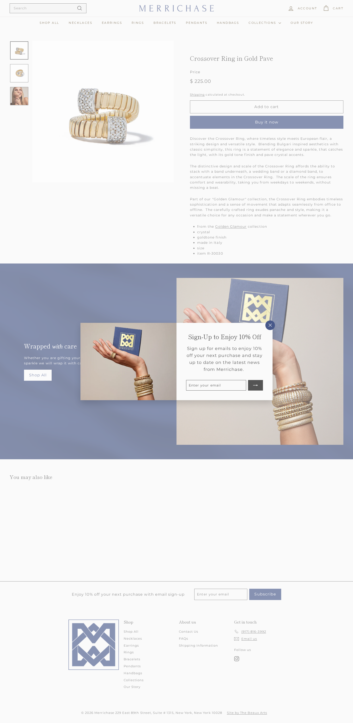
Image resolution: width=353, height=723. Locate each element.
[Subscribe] (255, 385)
